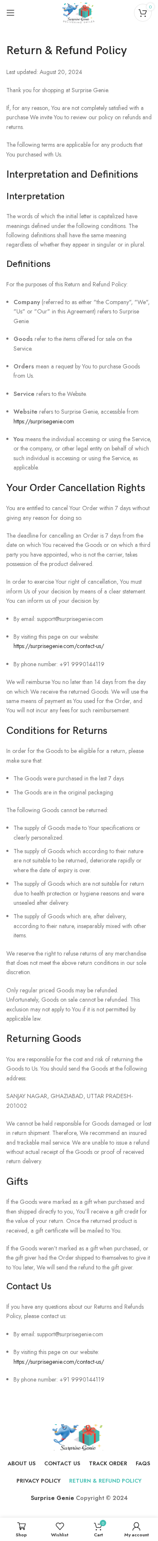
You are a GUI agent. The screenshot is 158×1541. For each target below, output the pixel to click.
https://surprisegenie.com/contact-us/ (58, 646)
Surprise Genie (52, 1498)
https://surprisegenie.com (43, 421)
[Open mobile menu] (10, 12)
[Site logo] (79, 12)
